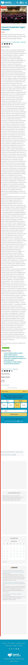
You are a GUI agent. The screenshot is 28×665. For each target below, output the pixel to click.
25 (10, 556)
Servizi (23, 643)
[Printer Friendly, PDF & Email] (5, 348)
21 (20, 553)
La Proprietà (18, 643)
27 (17, 556)
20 (17, 553)
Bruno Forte (16, 42)
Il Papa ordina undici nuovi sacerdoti (14, 356)
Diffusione (12, 643)
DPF (8, 643)
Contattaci (20, 645)
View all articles (5, 385)
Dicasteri (3, 7)
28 (20, 556)
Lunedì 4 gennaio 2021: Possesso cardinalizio (12, 594)
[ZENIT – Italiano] (8, 2)
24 (7, 556)
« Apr (4, 561)
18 (10, 553)
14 (20, 551)
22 (23, 553)
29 (23, 556)
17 (7, 553)
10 (7, 551)
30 (4, 558)
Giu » (6, 561)
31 (7, 558)
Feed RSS (14, 567)
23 (4, 556)
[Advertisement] (14, 441)
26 (14, 556)
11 (10, 551)
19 (14, 553)
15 (23, 551)
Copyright (14, 645)
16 (4, 553)
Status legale (9, 645)
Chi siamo (4, 643)
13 (17, 551)
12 (14, 551)
